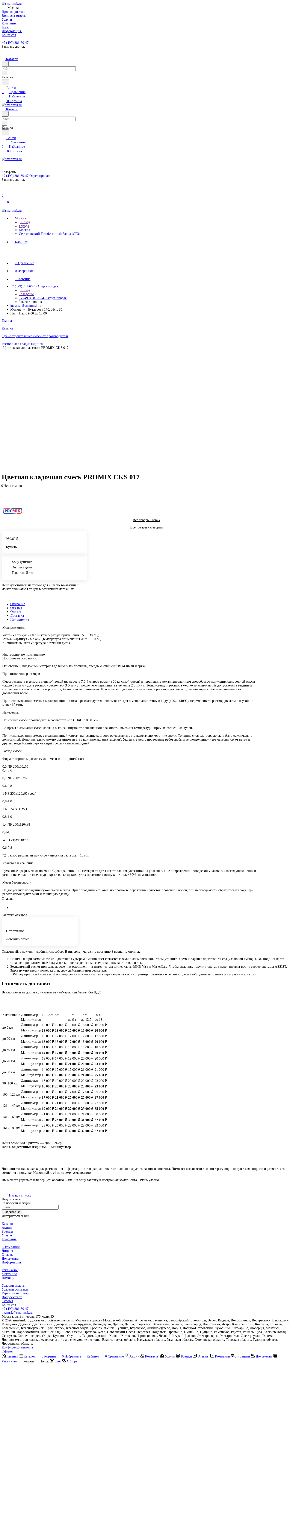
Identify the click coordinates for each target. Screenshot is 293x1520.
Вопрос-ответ (12, 1297)
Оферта (7, 1351)
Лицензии (9, 1251)
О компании (11, 1247)
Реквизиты (10, 1270)
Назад (25, 222)
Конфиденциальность (17, 1347)
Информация (11, 1262)
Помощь (8, 1278)
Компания (9, 1239)
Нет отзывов (12, 485)
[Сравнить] (4, 492)
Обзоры (7, 1301)
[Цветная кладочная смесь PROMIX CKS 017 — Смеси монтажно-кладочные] (143, 409)
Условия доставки (15, 1289)
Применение (19, 619)
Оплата (15, 611)
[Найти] (5, 82)
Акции (7, 1227)
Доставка (17, 615)
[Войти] (4, 189)
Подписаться (11, 1211)
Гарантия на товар (15, 1293)
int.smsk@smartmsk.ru (25, 305)
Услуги (7, 1235)
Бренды (7, 1231)
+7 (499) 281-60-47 (15, 42)
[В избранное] (4, 488)
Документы (10, 1258)
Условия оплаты (13, 1285)
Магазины (9, 1274)
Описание (17, 604)
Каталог (8, 1223)
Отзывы (16, 608)
